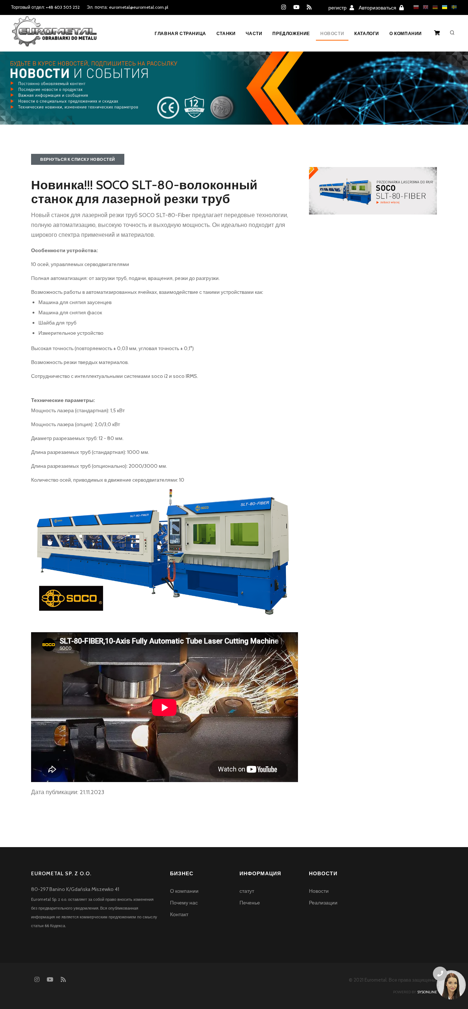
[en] (424, 7)
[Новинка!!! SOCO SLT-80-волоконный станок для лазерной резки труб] (373, 190)
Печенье (249, 902)
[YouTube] (296, 7)
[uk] (443, 7)
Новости (332, 33)
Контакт (179, 914)
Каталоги (366, 33)
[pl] (414, 7)
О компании (405, 33)
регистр (338, 7)
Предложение (291, 33)
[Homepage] (54, 36)
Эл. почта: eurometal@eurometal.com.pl (127, 7)
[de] (433, 7)
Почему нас (184, 902)
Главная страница (180, 33)
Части (254, 33)
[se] (452, 7)
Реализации (323, 902)
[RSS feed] (309, 7)
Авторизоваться (378, 7)
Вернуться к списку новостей (77, 159)
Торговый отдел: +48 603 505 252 (45, 7)
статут (246, 891)
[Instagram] (283, 7)
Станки (226, 33)
